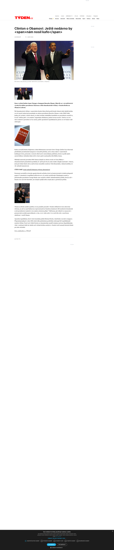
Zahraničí (62, 18)
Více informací (58, 536)
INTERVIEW (82, 16)
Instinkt (62, 16)
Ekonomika (78, 18)
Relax (98, 18)
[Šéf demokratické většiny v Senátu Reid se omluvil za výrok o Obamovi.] (22, 193)
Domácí (57, 18)
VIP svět (76, 16)
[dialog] (57, 540)
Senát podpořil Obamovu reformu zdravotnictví (36, 169)
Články (50, 18)
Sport (84, 18)
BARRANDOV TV (69, 16)
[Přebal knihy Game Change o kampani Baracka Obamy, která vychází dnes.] (22, 135)
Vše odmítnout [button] (62, 544)
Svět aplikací (88, 16)
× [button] (112, 531)
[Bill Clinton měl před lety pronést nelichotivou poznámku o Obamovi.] (24, 94)
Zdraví (93, 18)
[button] (57, 538)
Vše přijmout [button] (51, 544)
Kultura (88, 18)
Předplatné (95, 16)
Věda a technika (70, 18)
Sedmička (57, 16)
